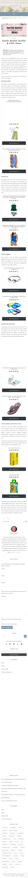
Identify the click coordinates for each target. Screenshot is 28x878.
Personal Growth (7, 853)
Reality (22, 853)
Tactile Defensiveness (6, 672)
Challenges (21, 833)
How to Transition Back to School (9, 800)
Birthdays (5, 833)
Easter (3, 518)
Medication (5, 850)
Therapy (4, 864)
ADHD (2, 662)
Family (14, 38)
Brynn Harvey (6, 521)
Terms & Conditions (20, 875)
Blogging (12, 833)
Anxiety (20, 827)
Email (3, 575)
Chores (4, 836)
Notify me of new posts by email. (9, 624)
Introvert (15, 847)
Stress (13, 861)
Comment (3, 596)
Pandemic (20, 850)
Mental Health (4, 669)
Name (3, 568)
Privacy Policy (7, 875)
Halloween (13, 844)
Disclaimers (13, 875)
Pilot (15, 853)
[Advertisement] (14, 113)
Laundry (22, 847)
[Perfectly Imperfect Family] (14, 6)
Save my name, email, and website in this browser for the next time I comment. (13, 592)
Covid (14, 838)
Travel (11, 864)
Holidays (8, 518)
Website (3, 582)
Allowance (13, 827)
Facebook (13, 552)
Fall (22, 841)
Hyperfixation (6, 847)
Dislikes (4, 841)
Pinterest (18, 552)
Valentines (5, 867)
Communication (6, 838)
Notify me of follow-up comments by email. (11, 619)
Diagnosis (21, 838)
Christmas (11, 836)
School (23, 855)
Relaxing (15, 855)
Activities (5, 827)
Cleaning (19, 836)
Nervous (13, 850)
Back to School (13, 830)
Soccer (11, 858)
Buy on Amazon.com (14, 143)
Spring (17, 858)
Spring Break (5, 861)
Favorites (5, 844)
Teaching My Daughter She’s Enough (9, 785)
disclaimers (19, 53)
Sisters (4, 858)
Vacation (17, 864)
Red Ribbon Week (6, 855)
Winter (12, 867)
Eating (17, 841)
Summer (20, 861)
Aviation (4, 830)
